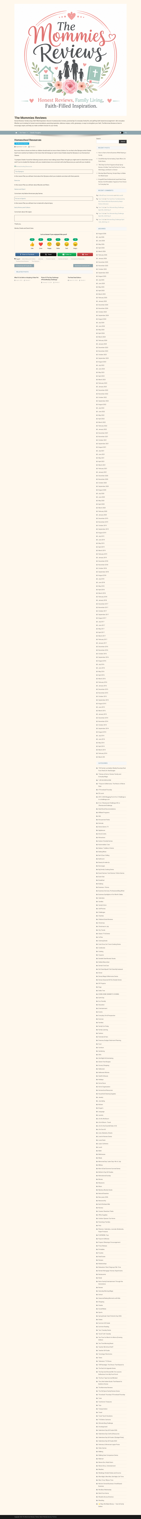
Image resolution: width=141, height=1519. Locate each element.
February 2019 (102, 554)
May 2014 (101, 743)
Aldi (99, 816)
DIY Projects (102, 983)
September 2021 (103, 443)
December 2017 (103, 604)
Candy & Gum (102, 905)
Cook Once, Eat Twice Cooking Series (109, 944)
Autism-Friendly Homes (105, 841)
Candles (100, 901)
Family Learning (103, 1030)
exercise (40, 259)
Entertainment (102, 1008)
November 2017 (103, 607)
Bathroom (101, 859)
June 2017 (101, 625)
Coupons (101, 955)
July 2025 (101, 280)
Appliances (101, 830)
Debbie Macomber (104, 962)
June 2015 (101, 707)
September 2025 (103, 273)
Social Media (102, 1309)
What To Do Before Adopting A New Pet (26, 277)
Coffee (100, 937)
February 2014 (102, 753)
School (100, 1294)
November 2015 (103, 693)
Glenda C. (33, 146)
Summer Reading (103, 1326)
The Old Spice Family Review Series (109, 1391)
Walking (100, 1451)
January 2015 (102, 714)
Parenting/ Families (104, 1222)
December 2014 (103, 718)
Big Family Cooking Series (106, 869)
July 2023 (101, 365)
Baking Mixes (102, 851)
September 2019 (103, 529)
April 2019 (101, 547)
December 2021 (103, 433)
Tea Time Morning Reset (105, 1343)
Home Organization (104, 1087)
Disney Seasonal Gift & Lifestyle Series (110, 980)
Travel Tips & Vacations (105, 1416)
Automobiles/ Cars (104, 844)
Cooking (100, 951)
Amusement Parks (104, 819)
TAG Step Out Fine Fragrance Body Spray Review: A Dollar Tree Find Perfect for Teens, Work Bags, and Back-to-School (111, 167)
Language (101, 1111)
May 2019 (101, 543)
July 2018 (101, 579)
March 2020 (102, 508)
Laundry (100, 1115)
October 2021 (102, 440)
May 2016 (101, 671)
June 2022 (101, 411)
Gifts (99, 1054)
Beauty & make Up (104, 862)
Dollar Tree (101, 990)
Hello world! (119, 195)
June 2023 (101, 369)
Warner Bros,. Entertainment (107, 1466)
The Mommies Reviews (30, 118)
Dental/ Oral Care (103, 965)
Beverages (101, 866)
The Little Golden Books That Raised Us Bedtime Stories (110, 1383)
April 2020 (101, 504)
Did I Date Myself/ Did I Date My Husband (110, 969)
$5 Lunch (101, 793)
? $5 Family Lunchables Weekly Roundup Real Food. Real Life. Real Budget (112, 769)
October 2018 (102, 568)
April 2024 (101, 333)
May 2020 (101, 500)
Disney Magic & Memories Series (108, 976)
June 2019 (101, 540)
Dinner (100, 973)
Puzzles (100, 1253)
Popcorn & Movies (103, 1239)
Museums (101, 1183)
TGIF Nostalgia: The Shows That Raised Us (111, 1365)
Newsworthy (102, 1200)
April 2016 (101, 675)
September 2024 (103, 315)
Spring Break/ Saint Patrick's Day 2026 (110, 1316)
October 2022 (102, 397)
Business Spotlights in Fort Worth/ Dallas (110, 894)
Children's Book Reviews (105, 919)
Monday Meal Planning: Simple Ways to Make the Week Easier (112, 175)
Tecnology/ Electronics (105, 1354)
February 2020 (102, 511)
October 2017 (102, 611)
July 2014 (101, 735)
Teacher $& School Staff (105, 1347)
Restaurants (102, 1274)
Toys (99, 1405)
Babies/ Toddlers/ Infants (106, 848)
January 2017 (102, 643)
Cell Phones (102, 908)
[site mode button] (121, 133)
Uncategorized (102, 1426)
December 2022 (103, 390)
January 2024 (102, 344)
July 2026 (101, 237)
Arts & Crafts (102, 834)
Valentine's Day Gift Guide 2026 (107, 1430)
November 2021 (103, 436)
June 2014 (101, 739)
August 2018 (102, 575)
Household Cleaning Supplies (107, 1094)
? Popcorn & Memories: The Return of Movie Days (111, 785)
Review (100, 1287)
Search (98, 138)
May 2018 (101, 586)
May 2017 (101, 629)
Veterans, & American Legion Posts (109, 1444)
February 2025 (102, 297)
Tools (100, 1398)
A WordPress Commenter (106, 195)
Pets (99, 1225)
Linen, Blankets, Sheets (105, 1133)
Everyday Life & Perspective (106, 1015)
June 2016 (101, 668)
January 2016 (102, 686)
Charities (101, 916)
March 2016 (102, 678)
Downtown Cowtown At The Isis (84, 266)
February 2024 (102, 340)
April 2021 (101, 461)
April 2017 (101, 632)
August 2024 (102, 319)
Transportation (102, 1409)
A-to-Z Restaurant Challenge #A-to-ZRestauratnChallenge (109, 804)
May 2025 (101, 287)
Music (100, 1186)
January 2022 (102, 429)
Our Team (23, 132)
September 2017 (103, 614)
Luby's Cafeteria (103, 1143)
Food (99, 1044)
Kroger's (100, 1108)
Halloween (101, 1069)
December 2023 (103, 347)
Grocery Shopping (103, 1065)
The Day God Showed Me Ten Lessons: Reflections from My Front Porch (110, 1373)
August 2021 (102, 447)
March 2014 (102, 750)
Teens (100, 1357)
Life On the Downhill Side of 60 (107, 1126)
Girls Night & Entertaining (105, 1058)
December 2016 (103, 646)
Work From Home (103, 1493)
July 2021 (101, 451)
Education (101, 1005)
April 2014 (101, 746)
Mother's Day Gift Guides (105, 1172)
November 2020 (103, 479)
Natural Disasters (103, 1193)
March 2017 (102, 636)
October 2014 (102, 725)
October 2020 (102, 483)
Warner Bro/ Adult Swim (105, 1462)
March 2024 (102, 337)
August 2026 (102, 233)
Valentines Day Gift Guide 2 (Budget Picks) (111, 1437)
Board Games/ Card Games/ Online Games (111, 873)
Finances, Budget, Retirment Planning (109, 1040)
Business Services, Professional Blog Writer (111, 891)
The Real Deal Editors (74, 277)
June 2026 (101, 240)
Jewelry (100, 1097)
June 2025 (101, 283)
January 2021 (102, 472)
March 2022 (102, 422)
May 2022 (101, 415)
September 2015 (103, 700)
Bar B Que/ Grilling (103, 855)
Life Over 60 (102, 1129)
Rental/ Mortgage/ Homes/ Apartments (110, 1271)
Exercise (100, 1019)
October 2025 (102, 269)
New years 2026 (103, 1197)
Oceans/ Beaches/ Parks (105, 1211)
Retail (100, 1278)
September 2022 (103, 401)
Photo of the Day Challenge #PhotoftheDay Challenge (49, 278)
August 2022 (102, 404)
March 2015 (102, 710)
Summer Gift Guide (104, 1323)
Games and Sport (63, 259)
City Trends (101, 930)
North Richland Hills (104, 1204)
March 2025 (102, 294)
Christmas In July (103, 926)
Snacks (100, 1305)
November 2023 (103, 351)
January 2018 (102, 600)
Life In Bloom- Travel (104, 1122)
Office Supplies (102, 1215)
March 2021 (102, 465)
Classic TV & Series (104, 933)
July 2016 (101, 664)
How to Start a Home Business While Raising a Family (112, 154)
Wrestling (101, 1500)
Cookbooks (101, 948)
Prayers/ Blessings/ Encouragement (109, 1242)
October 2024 (102, 312)
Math (100, 1151)
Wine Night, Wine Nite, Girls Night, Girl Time (111, 1476)
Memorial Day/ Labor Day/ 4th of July (109, 1161)
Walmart (101, 1459)
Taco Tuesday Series (104, 1330)
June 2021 (101, 454)
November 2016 (103, 650)
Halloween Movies (103, 1072)
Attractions (101, 837)
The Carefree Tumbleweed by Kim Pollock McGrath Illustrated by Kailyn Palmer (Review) (111, 201)
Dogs (99, 987)
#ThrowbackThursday (105, 790)
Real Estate (101, 1256)
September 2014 (103, 728)
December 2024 (103, 305)
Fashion (100, 1033)
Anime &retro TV (103, 827)
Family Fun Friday (103, 1026)
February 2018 (102, 597)
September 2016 (103, 657)
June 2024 (101, 326)
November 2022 (103, 394)
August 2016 (102, 661)
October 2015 (102, 696)
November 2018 (103, 565)
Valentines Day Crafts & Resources (108, 1434)
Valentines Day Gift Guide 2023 (107, 1441)
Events (100, 1012)
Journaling (101, 1101)
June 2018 (101, 582)
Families (100, 1022)
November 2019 (103, 522)
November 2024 (103, 308)
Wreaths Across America (105, 1497)
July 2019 (101, 536)
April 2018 (101, 589)
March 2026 (102, 251)
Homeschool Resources (77, 259)
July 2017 (101, 621)
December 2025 (103, 262)
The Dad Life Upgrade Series (107, 1368)
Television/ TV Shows (104, 1361)
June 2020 (101, 497)
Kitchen (100, 1104)
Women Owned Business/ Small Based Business (110, 1485)
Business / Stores (103, 887)
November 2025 (103, 265)
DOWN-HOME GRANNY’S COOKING (108, 994)
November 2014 (103, 721)
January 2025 (102, 301)
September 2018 (103, 572)
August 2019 (102, 532)
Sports (100, 1312)
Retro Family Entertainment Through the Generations (110, 1283)
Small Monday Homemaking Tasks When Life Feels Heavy (112, 160)
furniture (101, 1047)
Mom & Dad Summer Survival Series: (109, 1168)
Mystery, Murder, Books (105, 1190)
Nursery (100, 1208)
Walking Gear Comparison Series (108, 1455)
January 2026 (102, 258)
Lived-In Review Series (105, 1136)
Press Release (102, 1246)
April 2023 (101, 376)
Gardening (101, 1051)
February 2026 (102, 255)
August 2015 (102, 703)
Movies (100, 1179)
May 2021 (101, 458)
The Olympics (35, 261)
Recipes (100, 1260)
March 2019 (102, 550)
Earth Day (101, 997)
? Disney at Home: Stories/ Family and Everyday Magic (109, 775)
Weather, (101, 1469)
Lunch (100, 1147)
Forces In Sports (50, 259)
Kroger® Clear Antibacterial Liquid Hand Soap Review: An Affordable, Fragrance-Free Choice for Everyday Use (112, 182)
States (100, 1319)
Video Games (102, 1448)
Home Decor (102, 1083)
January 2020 (102, 515)
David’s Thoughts (35, 132)
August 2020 (102, 490)
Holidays (100, 1079)
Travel (100, 1412)
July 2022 (101, 408)
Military (100, 1165)
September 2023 (103, 358)
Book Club (101, 876)
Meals (100, 1158)
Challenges (101, 912)
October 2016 (102, 653)
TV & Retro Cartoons (104, 1419)
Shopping (101, 1302)
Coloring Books (102, 941)
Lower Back (101, 1140)
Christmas (101, 923)
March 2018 (102, 593)
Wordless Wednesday (104, 1489)
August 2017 (102, 618)
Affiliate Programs (103, 812)
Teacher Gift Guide (104, 1350)
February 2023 (102, 383)
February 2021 (102, 468)
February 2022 (102, 426)
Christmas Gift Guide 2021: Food (25, 266)
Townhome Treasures (105, 1402)
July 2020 (101, 493)
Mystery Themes (52, 1517)
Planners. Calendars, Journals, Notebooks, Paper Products (111, 1230)
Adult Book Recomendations (107, 809)
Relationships (102, 1263)
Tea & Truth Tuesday (104, 1334)
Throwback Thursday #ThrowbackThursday (111, 1394)
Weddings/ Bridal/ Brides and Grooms (109, 1473)
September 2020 (103, 486)
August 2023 (102, 362)
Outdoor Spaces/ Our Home (106, 1218)
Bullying (100, 884)
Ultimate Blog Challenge (105, 1423)
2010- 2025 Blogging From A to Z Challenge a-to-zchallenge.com (112, 798)
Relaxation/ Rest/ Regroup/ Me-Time (109, 1267)
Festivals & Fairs (103, 1037)
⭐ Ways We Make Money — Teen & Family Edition (111, 1505)
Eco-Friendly (102, 1001)
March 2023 (102, 379)
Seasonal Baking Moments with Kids (109, 1298)
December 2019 (103, 518)
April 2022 (101, 419)
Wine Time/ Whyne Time (105, 1480)
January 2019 (102, 557)
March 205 (101, 757)
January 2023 (102, 386)
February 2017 (102, 639)
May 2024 (101, 329)
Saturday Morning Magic (105, 1291)
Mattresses (101, 1154)
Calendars (101, 898)
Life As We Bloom (103, 1118)
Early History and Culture (28, 259)
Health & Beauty (103, 1076)
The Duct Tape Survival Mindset (108, 1378)
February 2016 (102, 682)
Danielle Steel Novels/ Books (107, 958)
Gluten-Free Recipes (104, 1062)
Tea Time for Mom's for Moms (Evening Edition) (110, 1339)
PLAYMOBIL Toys (103, 1235)
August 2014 (102, 732)
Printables (101, 1249)
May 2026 (101, 244)
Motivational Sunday (104, 1175)
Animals (100, 823)
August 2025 (102, 276)
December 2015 (103, 689)
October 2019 (102, 525)
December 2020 (103, 475)
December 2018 (103, 561)
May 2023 (101, 372)
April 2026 (101, 248)
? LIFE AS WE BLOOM (104, 780)
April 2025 (101, 290)
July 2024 (101, 322)
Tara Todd (101, 199)
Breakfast (101, 880)
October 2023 (102, 354)
